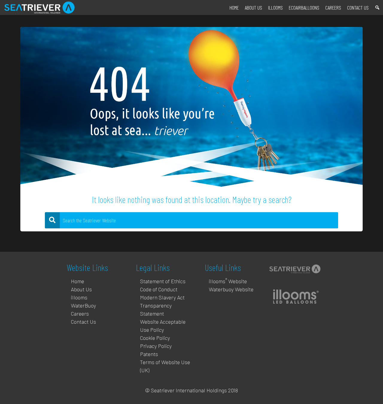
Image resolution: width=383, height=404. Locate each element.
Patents (149, 354)
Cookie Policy (155, 337)
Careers (333, 7)
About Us (253, 7)
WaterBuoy (83, 305)
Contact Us (358, 7)
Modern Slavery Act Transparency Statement (162, 305)
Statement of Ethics (163, 281)
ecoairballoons (304, 7)
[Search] (377, 7)
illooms (275, 7)
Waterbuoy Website (231, 289)
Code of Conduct (158, 289)
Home (234, 7)
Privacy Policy (156, 346)
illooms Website (228, 281)
